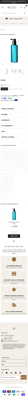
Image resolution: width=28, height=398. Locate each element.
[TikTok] (16, 373)
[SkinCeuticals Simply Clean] (14, 214)
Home (2, 23)
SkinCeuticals (14, 23)
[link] (7, 166)
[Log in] (21, 7)
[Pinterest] (11, 373)
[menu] (2, 7)
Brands (7, 23)
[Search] (14, 13)
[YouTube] (20, 373)
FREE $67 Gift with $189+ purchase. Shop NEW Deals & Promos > (14, 2)
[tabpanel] (14, 19)
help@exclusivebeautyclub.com (10, 341)
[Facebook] (2, 373)
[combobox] (14, 13)
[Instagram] (6, 373)
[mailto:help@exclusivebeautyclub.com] (15, 351)
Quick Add (14, 236)
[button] (22, 62)
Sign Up (24, 377)
